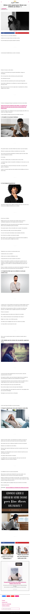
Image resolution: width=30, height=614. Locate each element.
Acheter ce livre (15, 589)
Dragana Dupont (4, 8)
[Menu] (1, 2)
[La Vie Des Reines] (15, 1)
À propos (3, 600)
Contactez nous (4, 602)
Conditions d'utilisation (6, 605)
